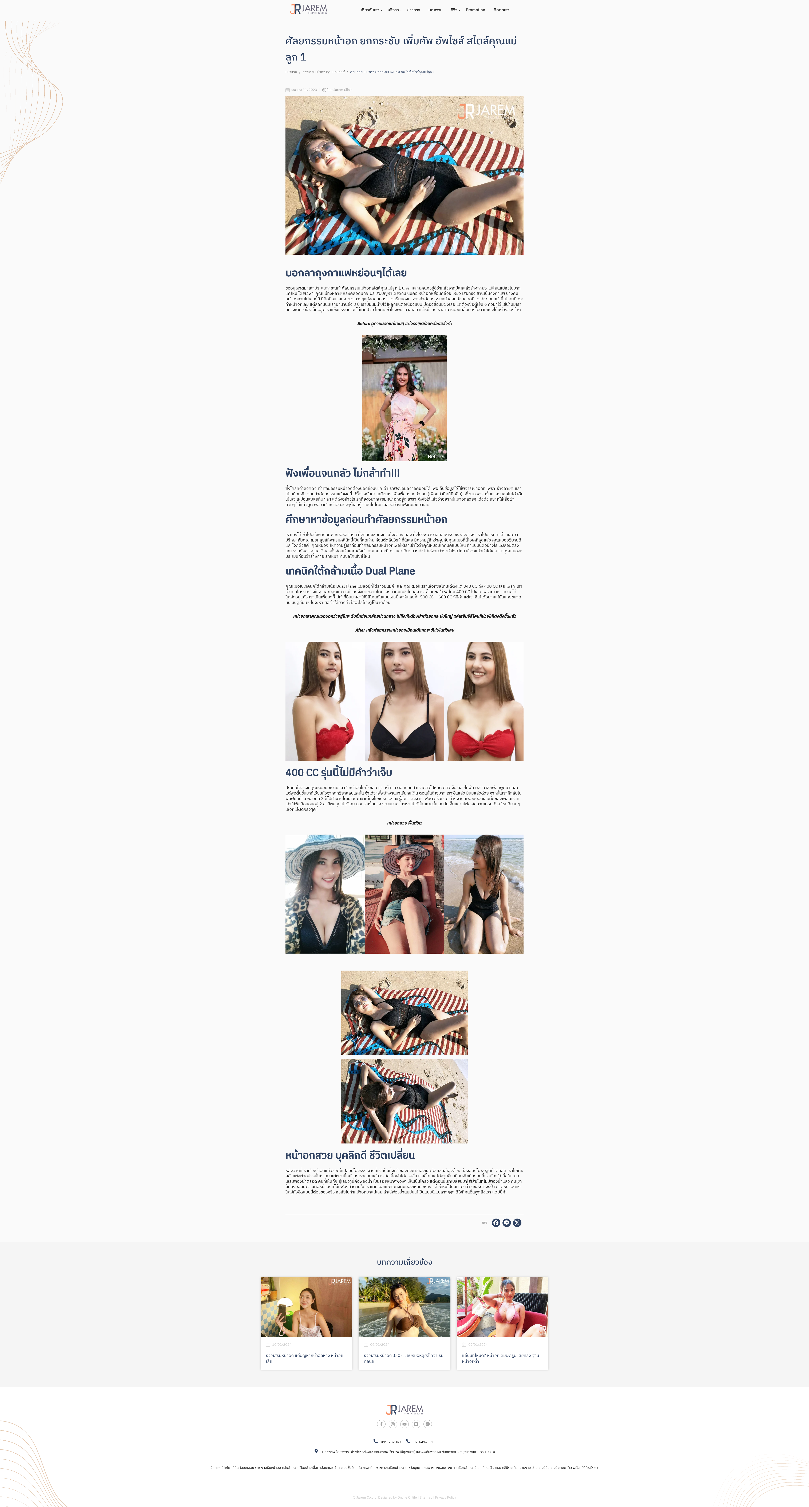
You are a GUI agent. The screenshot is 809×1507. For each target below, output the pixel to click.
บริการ (393, 10)
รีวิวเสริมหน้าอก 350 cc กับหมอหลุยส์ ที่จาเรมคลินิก (403, 1358)
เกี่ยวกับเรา (370, 10)
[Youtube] (404, 1432)
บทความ (436, 10)
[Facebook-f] (381, 1432)
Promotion (475, 10)
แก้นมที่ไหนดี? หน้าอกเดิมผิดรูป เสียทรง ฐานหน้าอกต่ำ (500, 1358)
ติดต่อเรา (501, 10)
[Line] (416, 1432)
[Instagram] (393, 1432)
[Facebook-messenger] (427, 1432)
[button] (290, 894)
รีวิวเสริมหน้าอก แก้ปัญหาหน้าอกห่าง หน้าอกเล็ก (304, 1358)
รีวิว (454, 10)
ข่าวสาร (413, 10)
